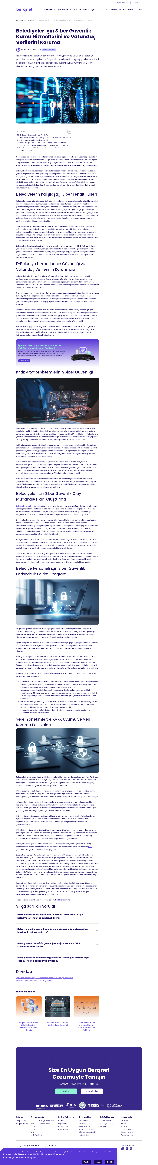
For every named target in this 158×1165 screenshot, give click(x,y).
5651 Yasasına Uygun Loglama (42, 1121)
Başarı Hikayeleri (127, 1132)
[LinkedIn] (122, 1148)
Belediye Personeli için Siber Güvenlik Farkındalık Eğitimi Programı (43, 145)
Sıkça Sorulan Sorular (27, 150)
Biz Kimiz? (124, 1121)
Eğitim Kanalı (63, 1129)
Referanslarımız (127, 1135)
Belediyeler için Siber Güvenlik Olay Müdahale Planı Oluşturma (42, 143)
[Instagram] (131, 1148)
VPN (32, 1132)
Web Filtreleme (36, 1135)
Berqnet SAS (104, 1126)
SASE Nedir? (83, 1121)
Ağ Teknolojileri (30, 20)
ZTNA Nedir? (83, 1124)
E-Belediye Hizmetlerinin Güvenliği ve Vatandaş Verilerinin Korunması (45, 138)
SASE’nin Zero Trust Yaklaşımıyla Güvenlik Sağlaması (86, 1025)
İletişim (123, 1124)
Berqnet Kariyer (127, 1129)
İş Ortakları (96, 10)
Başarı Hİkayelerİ (113, 10)
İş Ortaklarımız (105, 1121)
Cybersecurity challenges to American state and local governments (44, 978)
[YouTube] (127, 1148)
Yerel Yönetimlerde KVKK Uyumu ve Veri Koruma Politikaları (41, 148)
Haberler (124, 1126)
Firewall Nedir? (84, 1126)
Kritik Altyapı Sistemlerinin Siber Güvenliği (34, 140)
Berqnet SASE (21, 1121)
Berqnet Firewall (22, 1124)
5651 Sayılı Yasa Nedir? (87, 1132)
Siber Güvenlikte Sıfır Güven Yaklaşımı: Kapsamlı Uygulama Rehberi (57, 1026)
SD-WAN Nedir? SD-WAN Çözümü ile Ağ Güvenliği (28, 1023)
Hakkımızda (128, 10)
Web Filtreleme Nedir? (87, 1129)
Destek (61, 1121)
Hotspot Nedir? (85, 1135)
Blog (139, 10)
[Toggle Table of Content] (68, 132)
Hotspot (34, 1129)
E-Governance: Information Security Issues (34, 980)
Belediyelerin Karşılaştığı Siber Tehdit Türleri (34, 135)
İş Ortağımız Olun (106, 1124)
